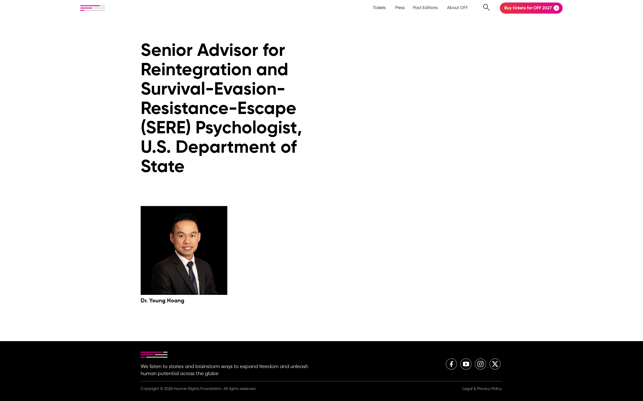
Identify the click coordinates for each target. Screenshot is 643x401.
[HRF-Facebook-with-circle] (451, 364)
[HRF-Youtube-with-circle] (466, 364)
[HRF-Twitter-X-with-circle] (495, 364)
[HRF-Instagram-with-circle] (480, 364)
